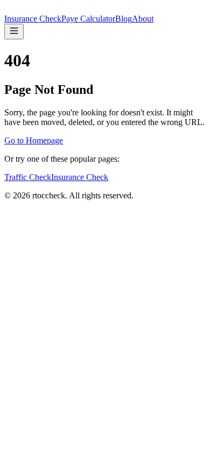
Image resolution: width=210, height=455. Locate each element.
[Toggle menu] (14, 31)
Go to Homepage (33, 140)
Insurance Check (32, 18)
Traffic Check (27, 177)
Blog (123, 18)
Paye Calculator (88, 18)
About (142, 18)
